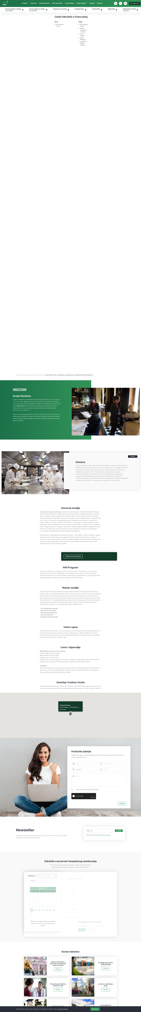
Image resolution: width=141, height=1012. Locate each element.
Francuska (41, 375)
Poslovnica (31, 876)
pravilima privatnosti (63, 1009)
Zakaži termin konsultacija (73, 556)
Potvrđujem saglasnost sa (87, 789)
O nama (24, 3)
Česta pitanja (69, 3)
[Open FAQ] (125, 3)
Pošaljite (122, 803)
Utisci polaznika (57, 3)
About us (34, 3)
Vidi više (58, 969)
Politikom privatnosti (94, 789)
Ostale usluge (81, 3)
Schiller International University (83, 30)
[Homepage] (5, 5)
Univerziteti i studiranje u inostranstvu (26, 375)
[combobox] (84, 769)
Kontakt (99, 3)
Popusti (92, 3)
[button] (70, 713)
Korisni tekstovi (44, 3)
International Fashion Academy (83, 43)
